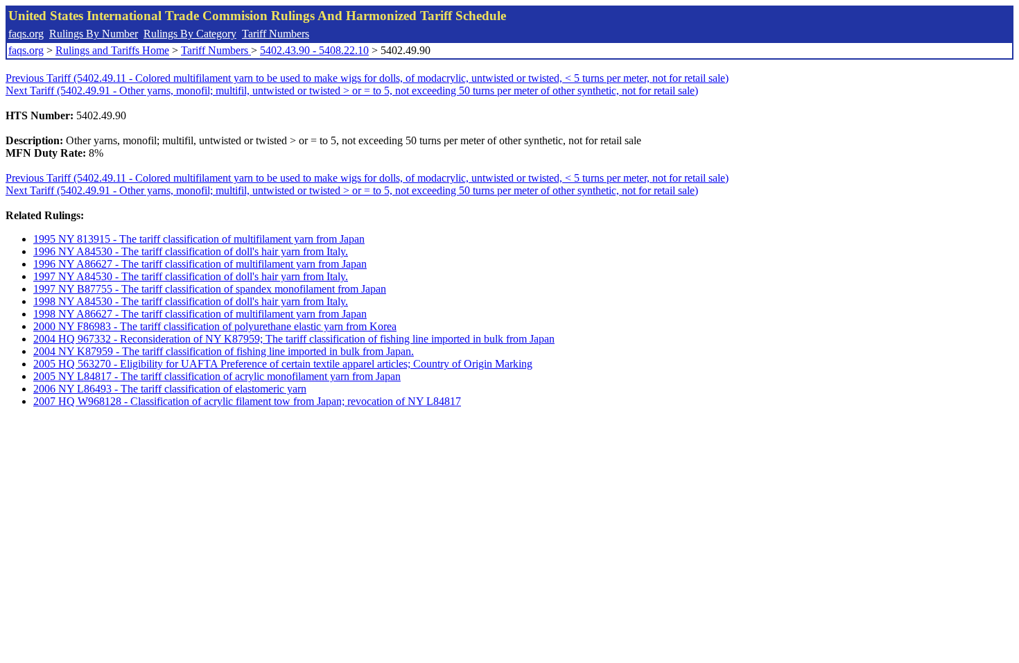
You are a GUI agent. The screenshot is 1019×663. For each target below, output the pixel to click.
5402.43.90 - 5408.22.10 (314, 50)
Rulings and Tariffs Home (112, 50)
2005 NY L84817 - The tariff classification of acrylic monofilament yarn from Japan (217, 376)
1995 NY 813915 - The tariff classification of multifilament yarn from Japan (199, 239)
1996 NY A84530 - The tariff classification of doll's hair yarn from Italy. (190, 251)
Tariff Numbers (275, 34)
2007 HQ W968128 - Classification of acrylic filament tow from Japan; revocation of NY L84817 (247, 401)
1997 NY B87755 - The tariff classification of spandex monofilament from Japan (209, 289)
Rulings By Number (93, 34)
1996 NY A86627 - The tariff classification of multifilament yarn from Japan (200, 264)
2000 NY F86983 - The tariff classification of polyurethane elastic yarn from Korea (215, 326)
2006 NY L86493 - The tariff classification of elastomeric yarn (169, 389)
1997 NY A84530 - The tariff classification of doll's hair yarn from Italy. (190, 276)
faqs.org (26, 34)
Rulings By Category (189, 34)
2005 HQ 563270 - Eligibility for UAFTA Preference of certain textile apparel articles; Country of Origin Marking (282, 364)
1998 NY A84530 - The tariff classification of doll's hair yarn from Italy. (190, 301)
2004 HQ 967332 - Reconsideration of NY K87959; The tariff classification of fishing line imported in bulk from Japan (294, 339)
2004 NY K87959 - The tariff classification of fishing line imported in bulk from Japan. (223, 351)
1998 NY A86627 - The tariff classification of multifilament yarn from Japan (200, 314)
